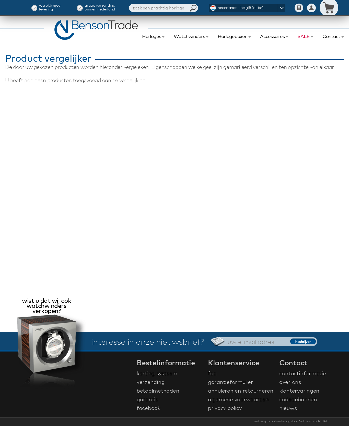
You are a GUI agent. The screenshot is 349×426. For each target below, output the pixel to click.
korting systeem (157, 373)
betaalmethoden (158, 390)
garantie (147, 399)
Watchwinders (189, 36)
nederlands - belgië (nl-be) (240, 7)
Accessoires (272, 36)
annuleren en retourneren (240, 390)
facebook (148, 408)
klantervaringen (299, 390)
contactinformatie (302, 373)
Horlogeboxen (232, 36)
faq (212, 373)
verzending (151, 382)
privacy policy (225, 408)
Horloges (151, 36)
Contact (331, 36)
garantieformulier (230, 382)
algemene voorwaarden (238, 399)
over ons (290, 382)
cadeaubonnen (298, 399)
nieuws (288, 408)
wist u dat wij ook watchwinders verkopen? (46, 306)
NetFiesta (306, 421)
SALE (303, 36)
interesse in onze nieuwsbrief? (147, 341)
